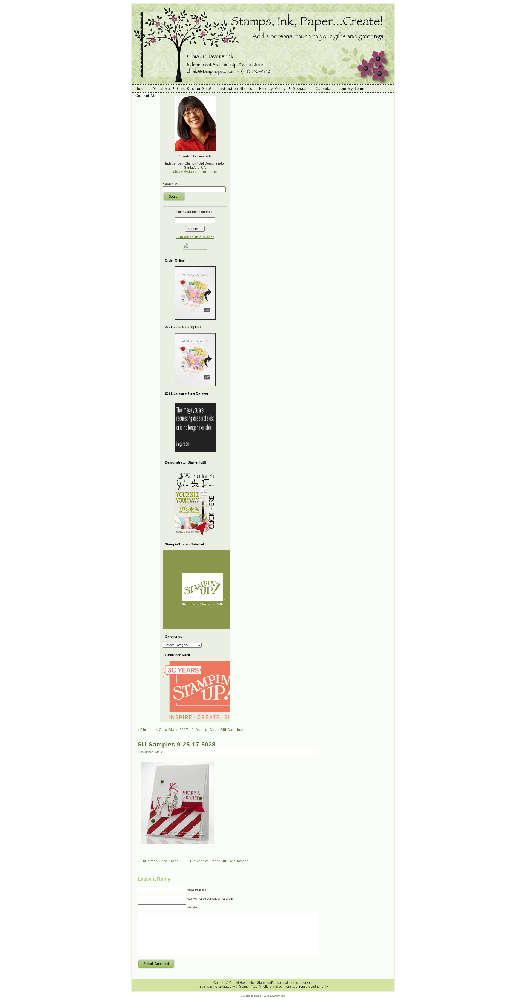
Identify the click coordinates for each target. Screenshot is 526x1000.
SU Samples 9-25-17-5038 (177, 744)
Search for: (171, 184)
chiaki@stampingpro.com (195, 172)
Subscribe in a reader (195, 237)
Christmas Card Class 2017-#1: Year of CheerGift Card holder (194, 730)
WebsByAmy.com (274, 995)
